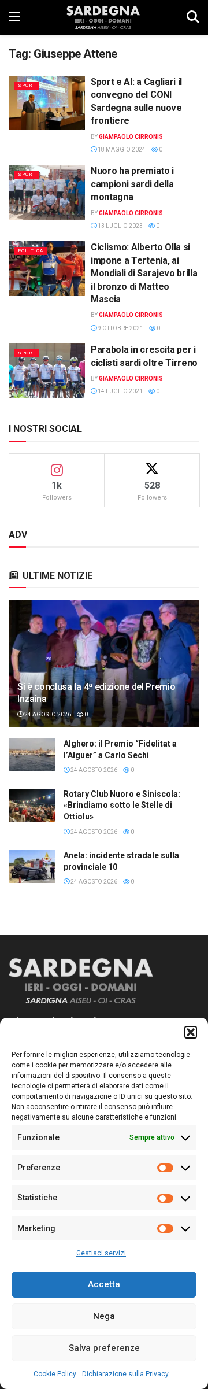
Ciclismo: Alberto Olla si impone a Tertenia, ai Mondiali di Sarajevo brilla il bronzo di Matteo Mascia (144, 273)
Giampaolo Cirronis (131, 137)
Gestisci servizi (101, 1253)
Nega (104, 1316)
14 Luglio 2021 (119, 391)
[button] (190, 1032)
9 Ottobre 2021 (119, 328)
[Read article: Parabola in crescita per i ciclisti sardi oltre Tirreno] (47, 370)
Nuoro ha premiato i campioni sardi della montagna (132, 183)
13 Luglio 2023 (119, 226)
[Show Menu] (14, 17)
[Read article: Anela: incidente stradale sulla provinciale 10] (32, 866)
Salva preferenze (104, 1348)
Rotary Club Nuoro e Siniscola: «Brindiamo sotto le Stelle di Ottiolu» (122, 805)
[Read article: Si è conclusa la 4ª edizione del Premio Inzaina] (104, 668)
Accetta (104, 1284)
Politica (30, 250)
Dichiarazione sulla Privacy (125, 1374)
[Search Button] (193, 17)
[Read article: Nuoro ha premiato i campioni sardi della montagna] (47, 192)
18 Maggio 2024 (121, 149)
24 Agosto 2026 (47, 714)
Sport (27, 85)
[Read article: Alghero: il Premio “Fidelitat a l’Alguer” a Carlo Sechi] (32, 754)
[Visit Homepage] (103, 17)
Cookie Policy (55, 1374)
